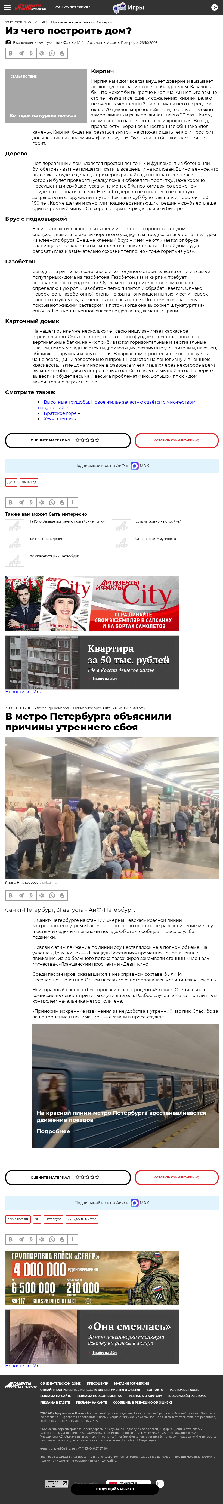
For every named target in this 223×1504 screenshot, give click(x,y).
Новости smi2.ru (23, 691)
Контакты (155, 1390)
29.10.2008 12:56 (18, 22)
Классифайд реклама (187, 1396)
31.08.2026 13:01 (17, 708)
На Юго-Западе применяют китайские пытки (67, 521)
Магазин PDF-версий (131, 1383)
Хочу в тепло (58, 419)
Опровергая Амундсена (155, 539)
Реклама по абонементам (100, 1396)
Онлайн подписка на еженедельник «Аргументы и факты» (90, 1390)
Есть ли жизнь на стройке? (158, 521)
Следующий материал (115, 1489)
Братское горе (60, 413)
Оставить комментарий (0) (176, 440)
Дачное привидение (46, 539)
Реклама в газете (184, 1390)
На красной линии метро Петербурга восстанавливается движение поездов (121, 1116)
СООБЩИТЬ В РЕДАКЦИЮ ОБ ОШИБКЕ (142, 1402)
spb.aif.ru (49, 882)
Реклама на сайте (55, 1396)
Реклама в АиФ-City (145, 1396)
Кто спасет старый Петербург (54, 556)
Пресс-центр (97, 1383)
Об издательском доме (60, 1383)
